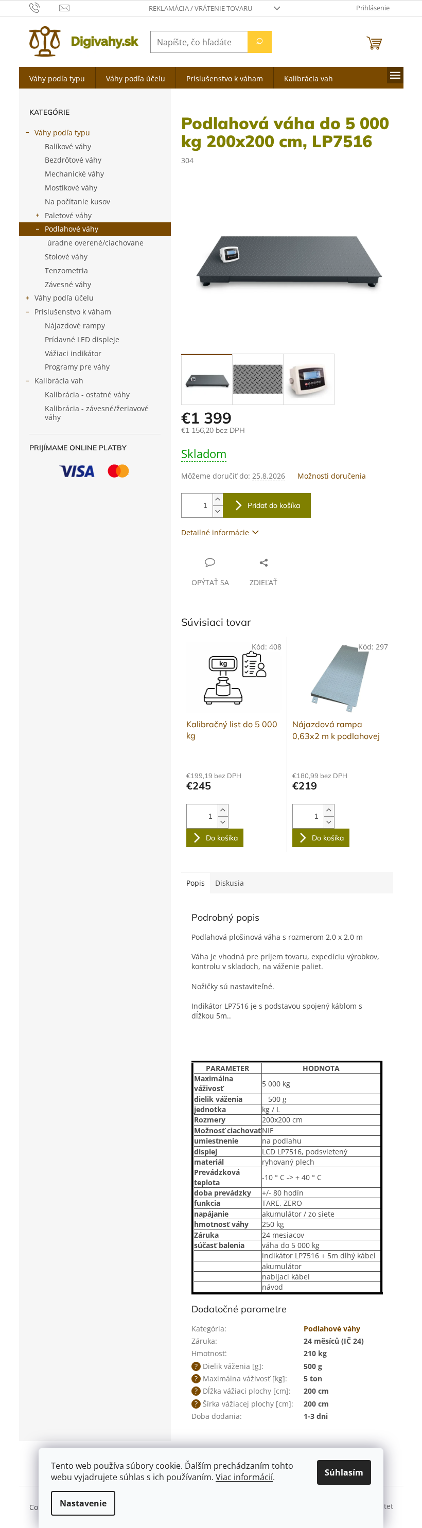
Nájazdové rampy (75, 325)
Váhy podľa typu (62, 132)
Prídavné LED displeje (82, 339)
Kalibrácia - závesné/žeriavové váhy (97, 412)
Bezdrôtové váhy (73, 160)
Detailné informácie (215, 532)
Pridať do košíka (274, 505)
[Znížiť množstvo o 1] (218, 511)
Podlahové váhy (71, 229)
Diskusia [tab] (229, 883)
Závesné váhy (68, 284)
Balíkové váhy (68, 146)
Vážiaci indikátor (73, 353)
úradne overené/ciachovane (95, 243)
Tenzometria (66, 270)
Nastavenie (83, 1503)
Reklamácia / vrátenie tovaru (200, 8)
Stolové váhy (66, 256)
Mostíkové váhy (71, 187)
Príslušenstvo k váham (72, 312)
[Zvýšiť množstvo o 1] (218, 499)
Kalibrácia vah (58, 380)
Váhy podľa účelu (64, 298)
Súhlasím (344, 1472)
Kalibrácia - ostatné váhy (87, 394)
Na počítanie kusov (77, 201)
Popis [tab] (195, 883)
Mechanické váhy (74, 174)
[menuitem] (57, 78)
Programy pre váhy (77, 367)
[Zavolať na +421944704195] (44, 7)
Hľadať (260, 42)
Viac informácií (244, 1477)
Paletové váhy (68, 215)
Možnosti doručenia (331, 476)
